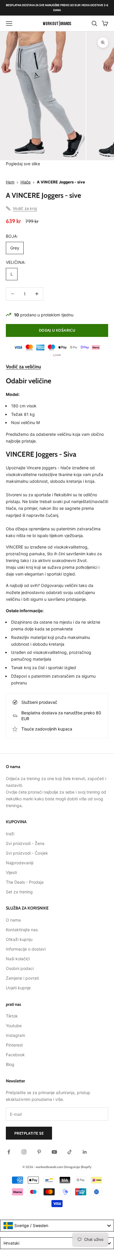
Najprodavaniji (19, 862)
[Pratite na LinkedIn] (85, 1152)
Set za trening (19, 891)
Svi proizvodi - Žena (25, 843)
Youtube (14, 1025)
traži (10, 833)
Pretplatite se (29, 1133)
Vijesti (11, 872)
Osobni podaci (20, 968)
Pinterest (14, 1044)
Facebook (15, 1054)
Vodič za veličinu (23, 366)
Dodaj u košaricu (57, 330)
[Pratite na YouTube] (54, 1152)
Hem (10, 182)
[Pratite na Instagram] (24, 1152)
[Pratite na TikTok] (69, 1152)
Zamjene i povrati (22, 978)
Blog (10, 1064)
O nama (13, 919)
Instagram (15, 1035)
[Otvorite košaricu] (105, 23)
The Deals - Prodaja (25, 882)
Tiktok (12, 1015)
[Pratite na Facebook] (9, 1152)
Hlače (25, 182)
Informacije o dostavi (26, 948)
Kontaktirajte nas (22, 929)
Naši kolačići (18, 958)
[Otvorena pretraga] (94, 23)
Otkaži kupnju (19, 939)
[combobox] (57, 1225)
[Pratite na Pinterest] (39, 1152)
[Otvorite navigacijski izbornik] (9, 23)
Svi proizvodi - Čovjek (27, 853)
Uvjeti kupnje (18, 987)
